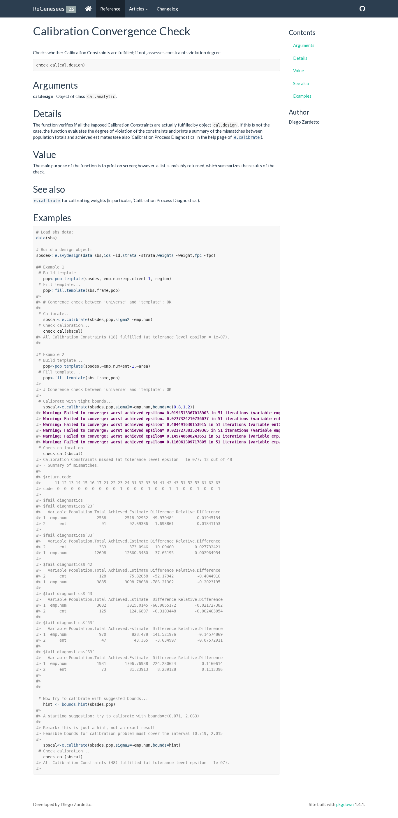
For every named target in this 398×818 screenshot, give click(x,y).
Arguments (303, 45)
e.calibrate (247, 137)
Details (300, 58)
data (40, 238)
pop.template (69, 278)
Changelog (167, 8)
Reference (110, 8)
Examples (302, 96)
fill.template (70, 290)
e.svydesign (67, 255)
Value (298, 70)
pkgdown (345, 804)
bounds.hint (74, 704)
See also (301, 83)
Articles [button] (137, 8)
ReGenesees (49, 8)
